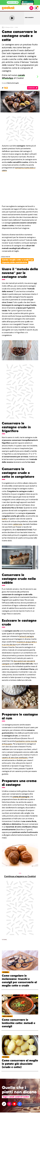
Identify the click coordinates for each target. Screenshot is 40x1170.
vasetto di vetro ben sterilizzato (15, 757)
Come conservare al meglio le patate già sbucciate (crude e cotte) (20, 1064)
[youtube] (14, 1104)
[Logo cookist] (8, 8)
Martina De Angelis (13, 83)
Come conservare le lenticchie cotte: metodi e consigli (18, 1023)
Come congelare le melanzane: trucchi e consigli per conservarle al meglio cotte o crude (19, 980)
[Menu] (31, 8)
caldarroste (17, 524)
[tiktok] (4, 1104)
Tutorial (4, 939)
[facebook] (19, 1104)
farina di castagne (26, 636)
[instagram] (9, 1104)
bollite (4, 518)
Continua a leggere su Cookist (20, 876)
